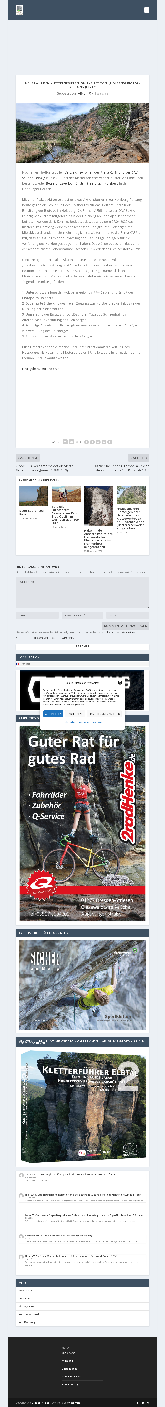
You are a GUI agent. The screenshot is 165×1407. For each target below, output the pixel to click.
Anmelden (24, 1298)
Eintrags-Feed (26, 1306)
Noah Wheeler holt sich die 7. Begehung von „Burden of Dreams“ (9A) (78, 1255)
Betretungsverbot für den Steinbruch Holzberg (82, 183)
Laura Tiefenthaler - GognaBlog (43, 1215)
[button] (120, 682)
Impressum (97, 722)
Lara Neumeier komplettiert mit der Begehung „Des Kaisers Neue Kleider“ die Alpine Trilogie (89, 1194)
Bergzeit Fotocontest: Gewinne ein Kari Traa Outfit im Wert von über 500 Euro (65, 515)
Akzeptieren (53, 713)
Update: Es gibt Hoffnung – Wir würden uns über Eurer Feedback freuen (76, 1174)
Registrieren (26, 1290)
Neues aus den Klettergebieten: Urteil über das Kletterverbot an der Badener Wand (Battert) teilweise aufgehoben (130, 518)
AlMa (82, 93)
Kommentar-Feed (29, 1314)
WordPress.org (27, 1322)
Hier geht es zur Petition (40, 368)
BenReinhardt (33, 1235)
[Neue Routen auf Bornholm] (33, 496)
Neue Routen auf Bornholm (31, 512)
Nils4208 (29, 1194)
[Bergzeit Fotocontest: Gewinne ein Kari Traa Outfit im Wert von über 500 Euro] (66, 494)
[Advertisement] (82, 44)
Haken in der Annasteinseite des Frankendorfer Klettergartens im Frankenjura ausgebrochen (98, 539)
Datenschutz (85, 722)
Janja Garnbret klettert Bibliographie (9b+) (68, 1235)
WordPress (74, 1402)
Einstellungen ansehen (104, 713)
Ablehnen (75, 713)
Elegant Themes (40, 1402)
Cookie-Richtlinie (70, 722)
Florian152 (31, 1255)
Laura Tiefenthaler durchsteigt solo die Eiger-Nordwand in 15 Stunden (104, 1215)
